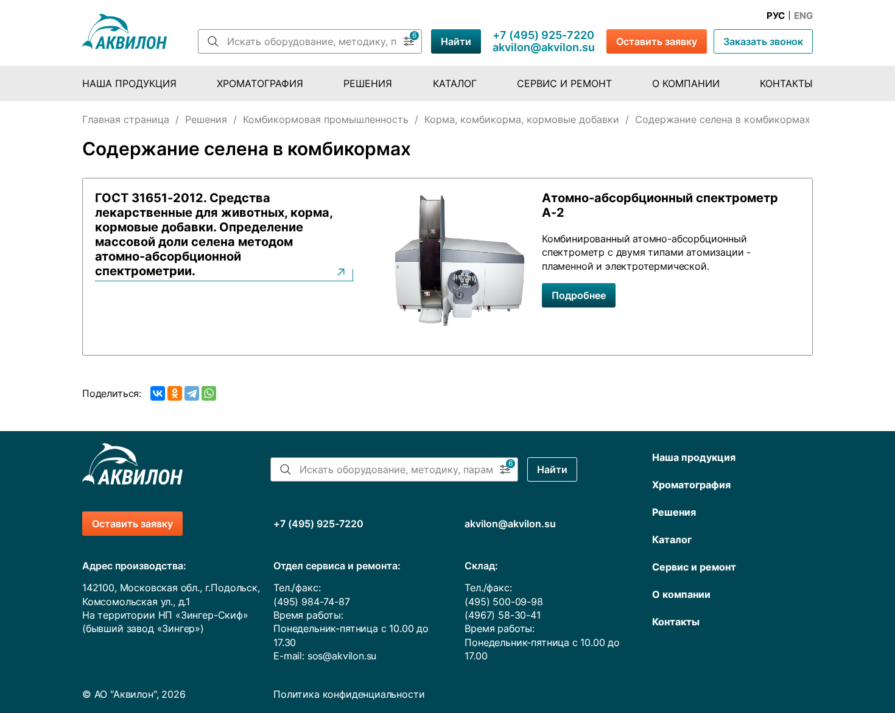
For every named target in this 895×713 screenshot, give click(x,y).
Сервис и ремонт (564, 83)
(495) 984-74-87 (311, 601)
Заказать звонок (763, 41)
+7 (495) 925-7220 (543, 35)
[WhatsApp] (209, 393)
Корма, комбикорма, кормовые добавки (521, 119)
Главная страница (125, 119)
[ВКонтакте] (157, 393)
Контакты (786, 83)
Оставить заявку (656, 41)
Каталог (455, 83)
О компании (686, 83)
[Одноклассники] (174, 393)
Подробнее (579, 295)
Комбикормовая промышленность (326, 119)
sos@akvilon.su (342, 656)
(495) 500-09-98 (503, 601)
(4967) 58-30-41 (502, 615)
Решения (367, 83)
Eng (803, 15)
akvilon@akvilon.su (544, 47)
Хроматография (260, 83)
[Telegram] (191, 393)
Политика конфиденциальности (348, 694)
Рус (776, 15)
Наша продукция (129, 83)
